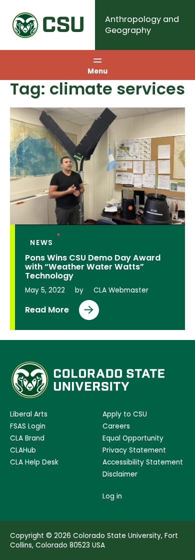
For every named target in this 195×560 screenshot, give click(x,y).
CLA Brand (27, 438)
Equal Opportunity (133, 438)
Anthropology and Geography (142, 25)
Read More (49, 312)
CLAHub (23, 450)
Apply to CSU (124, 414)
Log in (112, 496)
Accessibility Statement (142, 462)
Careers (116, 426)
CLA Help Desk (34, 462)
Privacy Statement (134, 450)
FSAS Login (28, 426)
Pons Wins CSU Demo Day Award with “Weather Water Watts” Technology (92, 267)
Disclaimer (120, 474)
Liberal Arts (29, 414)
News (42, 243)
